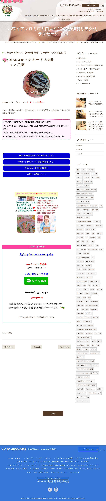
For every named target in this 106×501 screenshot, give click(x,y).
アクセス (79, 182)
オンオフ (99, 289)
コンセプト (91, 170)
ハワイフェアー (81, 250)
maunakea (86, 253)
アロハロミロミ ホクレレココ (85, 198)
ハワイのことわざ (82, 269)
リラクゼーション (90, 230)
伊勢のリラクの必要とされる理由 (86, 190)
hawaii (79, 253)
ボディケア (80, 234)
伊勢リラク (99, 226)
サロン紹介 (10, 469)
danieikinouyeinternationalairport (86, 329)
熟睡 (78, 309)
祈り (83, 241)
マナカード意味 (7, 333)
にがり (94, 341)
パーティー (80, 261)
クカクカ (95, 365)
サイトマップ (74, 472)
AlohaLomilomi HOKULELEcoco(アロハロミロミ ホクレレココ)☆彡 (75, 469)
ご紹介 (79, 210)
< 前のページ (8, 347)
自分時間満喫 (94, 301)
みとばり (85, 349)
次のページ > (64, 347)
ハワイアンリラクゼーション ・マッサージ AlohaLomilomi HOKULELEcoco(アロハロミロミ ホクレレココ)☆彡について (53, 465)
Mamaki (91, 269)
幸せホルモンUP (90, 389)
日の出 (79, 349)
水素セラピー (82, 58)
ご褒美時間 (80, 313)
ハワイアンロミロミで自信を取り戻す (87, 373)
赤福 (93, 234)
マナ (93, 257)
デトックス (80, 265)
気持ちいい (94, 309)
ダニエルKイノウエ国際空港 (85, 325)
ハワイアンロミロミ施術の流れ (86, 458)
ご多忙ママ (80, 305)
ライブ (79, 289)
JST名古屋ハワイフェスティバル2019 (87, 206)
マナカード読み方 (84, 83)
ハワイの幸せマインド (94, 393)
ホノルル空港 (87, 321)
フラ (101, 206)
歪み (89, 285)
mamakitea (80, 333)
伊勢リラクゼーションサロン (85, 246)
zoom (99, 341)
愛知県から (86, 210)
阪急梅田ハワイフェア (83, 218)
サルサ (92, 289)
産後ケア (95, 317)
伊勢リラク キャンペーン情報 (86, 361)
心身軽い (87, 293)
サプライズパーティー (83, 257)
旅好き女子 (95, 210)
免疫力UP (99, 389)
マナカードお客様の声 (85, 73)
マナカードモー (81, 393)
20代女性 (93, 349)
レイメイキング (90, 261)
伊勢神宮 (92, 238)
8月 (87, 238)
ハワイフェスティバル (83, 202)
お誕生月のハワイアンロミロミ (86, 381)
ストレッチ (85, 309)
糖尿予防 (89, 277)
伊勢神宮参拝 (80, 345)
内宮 (97, 246)
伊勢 (78, 170)
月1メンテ (79, 293)
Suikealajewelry (92, 250)
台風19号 (94, 293)
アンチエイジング (94, 281)
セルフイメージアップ (83, 397)
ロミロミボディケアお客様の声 (89, 69)
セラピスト (89, 313)
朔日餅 (87, 234)
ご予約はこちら (90, 5)
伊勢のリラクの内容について (85, 194)
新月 (93, 241)
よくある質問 (95, 178)
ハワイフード (80, 226)
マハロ (79, 214)
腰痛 (84, 285)
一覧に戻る (36, 347)
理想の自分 (80, 389)
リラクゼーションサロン (84, 317)
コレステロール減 (82, 281)
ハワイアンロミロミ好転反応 (85, 369)
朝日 (88, 345)
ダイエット (89, 333)
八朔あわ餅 (80, 238)
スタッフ (86, 178)
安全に (79, 297)
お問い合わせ (88, 182)
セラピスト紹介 (22, 469)
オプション (48, 458)
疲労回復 (88, 265)
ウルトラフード (91, 273)
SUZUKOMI (80, 230)
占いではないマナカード (84, 365)
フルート (85, 289)
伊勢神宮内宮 (95, 345)
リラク (84, 170)
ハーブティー (80, 273)
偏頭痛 (79, 321)
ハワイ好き (96, 222)
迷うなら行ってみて (82, 301)
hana (100, 250)
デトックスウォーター (83, 341)
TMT (88, 241)
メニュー (79, 178)
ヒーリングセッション (83, 401)
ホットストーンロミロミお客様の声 (90, 65)
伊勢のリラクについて (83, 174)
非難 (89, 297)
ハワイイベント (87, 214)
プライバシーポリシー (83, 186)
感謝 (78, 241)
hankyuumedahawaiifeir (84, 222)
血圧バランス (80, 277)
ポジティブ (98, 333)
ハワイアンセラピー (82, 353)
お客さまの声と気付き (83, 377)
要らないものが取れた (92, 305)
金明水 (79, 285)
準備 (84, 297)
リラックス (96, 285)
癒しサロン (90, 226)
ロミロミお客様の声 (85, 62)
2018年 (80, 154)
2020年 (80, 145)
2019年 (80, 149)
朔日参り (99, 234)
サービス (94, 174)
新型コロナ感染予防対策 (84, 337)
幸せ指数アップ (95, 353)
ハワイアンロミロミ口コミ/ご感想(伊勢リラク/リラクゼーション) (53, 462)
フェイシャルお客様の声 (86, 76)
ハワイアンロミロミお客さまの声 (86, 385)
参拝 (99, 238)
